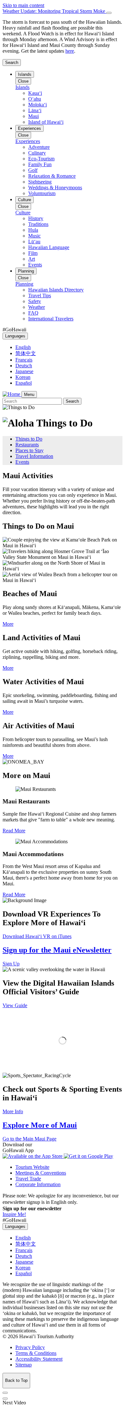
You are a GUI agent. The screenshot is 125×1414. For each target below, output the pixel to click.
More (8, 624)
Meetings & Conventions (40, 1173)
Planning (26, 271)
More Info (13, 1111)
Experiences (29, 128)
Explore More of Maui (40, 1125)
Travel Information (34, 456)
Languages (15, 336)
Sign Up (11, 963)
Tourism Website (32, 1167)
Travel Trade (28, 1178)
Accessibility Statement (39, 1359)
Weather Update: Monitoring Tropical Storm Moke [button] (54, 11)
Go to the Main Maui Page (29, 1138)
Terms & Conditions (35, 1353)
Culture (24, 199)
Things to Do (28, 439)
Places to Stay (29, 450)
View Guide (15, 1005)
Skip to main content (23, 5)
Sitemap (23, 1364)
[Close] (109, 13)
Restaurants (27, 444)
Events (22, 462)
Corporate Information (38, 1184)
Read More (14, 830)
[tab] (62, 11)
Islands (24, 74)
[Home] (12, 394)
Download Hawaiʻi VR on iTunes (37, 936)
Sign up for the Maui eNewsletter (57, 950)
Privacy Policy (30, 1347)
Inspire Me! (14, 1214)
